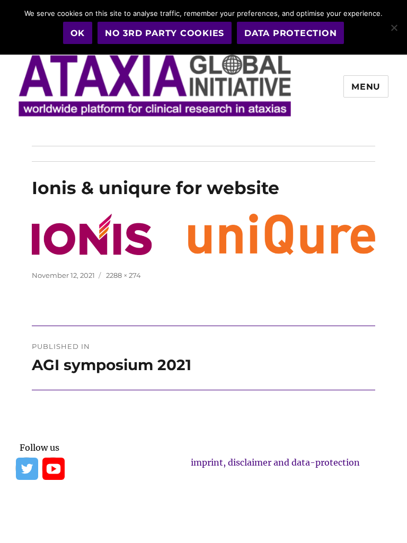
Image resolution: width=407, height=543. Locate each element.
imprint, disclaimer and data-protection (275, 462)
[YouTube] (53, 468)
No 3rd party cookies (164, 33)
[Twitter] (26, 468)
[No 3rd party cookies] (393, 27)
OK (77, 33)
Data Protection (290, 33)
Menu (366, 87)
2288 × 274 (123, 275)
